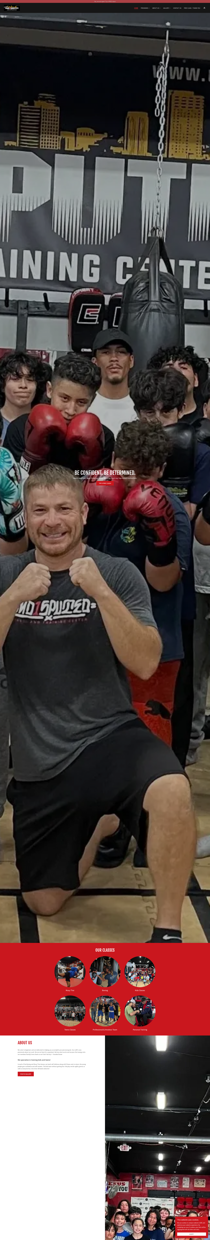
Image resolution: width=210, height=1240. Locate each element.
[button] (145, 8)
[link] (12, 8)
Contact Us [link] (177, 8)
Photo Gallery (25, 1074)
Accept (191, 1234)
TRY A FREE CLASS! (105, 483)
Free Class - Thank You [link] (192, 8)
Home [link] (136, 8)
